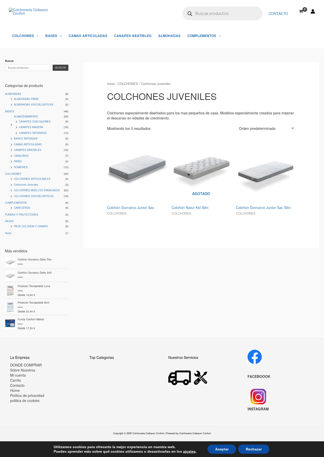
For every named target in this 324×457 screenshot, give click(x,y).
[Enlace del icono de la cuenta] (313, 11)
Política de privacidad (27, 395)
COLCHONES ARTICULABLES (32, 179)
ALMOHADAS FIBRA (26, 99)
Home (15, 390)
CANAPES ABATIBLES (132, 35)
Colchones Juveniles (26, 184)
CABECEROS (22, 207)
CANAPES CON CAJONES (35, 121)
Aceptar (222, 449)
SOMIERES (21, 167)
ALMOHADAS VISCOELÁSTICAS (33, 104)
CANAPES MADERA (31, 127)
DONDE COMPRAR (26, 364)
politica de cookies (24, 400)
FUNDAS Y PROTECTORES (21, 214)
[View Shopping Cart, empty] (301, 11)
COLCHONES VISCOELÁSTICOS (34, 196)
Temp (8, 233)
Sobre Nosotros (22, 370)
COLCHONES (23, 35)
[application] (36, 35)
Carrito (15, 380)
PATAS (18, 161)
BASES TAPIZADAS (26, 138)
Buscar (9, 61)
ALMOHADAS (169, 35)
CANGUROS (21, 155)
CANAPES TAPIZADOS (33, 133)
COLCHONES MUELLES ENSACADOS (37, 190)
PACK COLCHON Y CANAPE (31, 226)
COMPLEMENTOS (201, 35)
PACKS (9, 221)
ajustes (189, 451)
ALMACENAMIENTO (26, 116)
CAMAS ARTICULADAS (88, 35)
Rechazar (254, 449)
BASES (51, 35)
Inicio (111, 83)
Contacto (278, 13)
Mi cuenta (18, 375)
